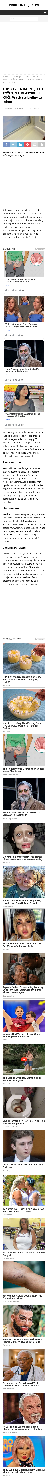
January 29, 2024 (11, 108)
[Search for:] (24, 18)
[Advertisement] (24, 49)
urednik (24, 108)
